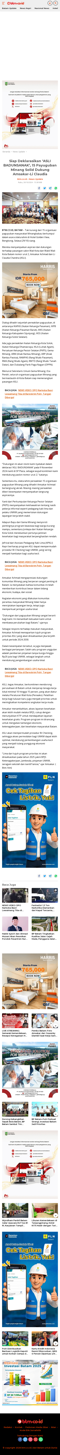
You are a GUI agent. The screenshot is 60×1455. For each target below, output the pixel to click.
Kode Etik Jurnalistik (30, 1430)
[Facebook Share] (39, 188)
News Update (36, 179)
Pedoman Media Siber (36, 1427)
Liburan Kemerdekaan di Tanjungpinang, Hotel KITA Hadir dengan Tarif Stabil (44, 1223)
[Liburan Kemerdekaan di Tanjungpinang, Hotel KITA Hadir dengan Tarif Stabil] (45, 1210)
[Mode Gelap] (50, 3)
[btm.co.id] (15, 3)
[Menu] (4, 3)
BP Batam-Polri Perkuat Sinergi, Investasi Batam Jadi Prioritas (44, 1121)
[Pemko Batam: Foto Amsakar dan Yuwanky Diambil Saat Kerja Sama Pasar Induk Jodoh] (45, 1020)
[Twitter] (25, 1439)
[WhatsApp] (41, 1439)
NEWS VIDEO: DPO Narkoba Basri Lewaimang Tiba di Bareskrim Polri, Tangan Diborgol (14, 908)
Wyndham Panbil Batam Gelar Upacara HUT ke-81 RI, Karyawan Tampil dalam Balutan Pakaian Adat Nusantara (15, 1223)
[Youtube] (35, 1439)
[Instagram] (30, 1439)
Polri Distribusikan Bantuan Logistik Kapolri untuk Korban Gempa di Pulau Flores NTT (15, 1351)
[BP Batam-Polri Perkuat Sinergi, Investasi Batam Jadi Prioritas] (45, 1109)
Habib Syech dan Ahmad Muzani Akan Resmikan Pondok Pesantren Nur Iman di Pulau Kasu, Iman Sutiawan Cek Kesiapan (15, 936)
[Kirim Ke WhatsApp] (56, 188)
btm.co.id (22, 179)
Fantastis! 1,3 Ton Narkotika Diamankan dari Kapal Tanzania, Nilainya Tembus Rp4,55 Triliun (44, 908)
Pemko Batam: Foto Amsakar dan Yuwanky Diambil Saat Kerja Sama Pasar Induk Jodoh (44, 1033)
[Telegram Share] (50, 188)
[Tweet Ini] (45, 188)
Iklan (53, 1427)
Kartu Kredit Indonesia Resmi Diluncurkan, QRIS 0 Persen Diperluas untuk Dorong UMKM (45, 1351)
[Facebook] (20, 1439)
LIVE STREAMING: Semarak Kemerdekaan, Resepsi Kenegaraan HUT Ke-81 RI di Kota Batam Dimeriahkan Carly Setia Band (15, 1033)
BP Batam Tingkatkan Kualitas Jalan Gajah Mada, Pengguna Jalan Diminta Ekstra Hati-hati (44, 936)
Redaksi (8, 1427)
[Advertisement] (30, 45)
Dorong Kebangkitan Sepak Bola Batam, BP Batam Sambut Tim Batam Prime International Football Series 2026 (13, 1122)
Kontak (18, 1427)
